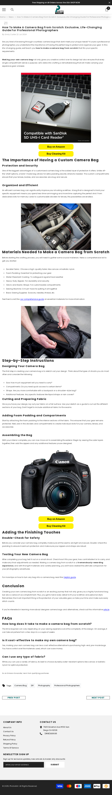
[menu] (4, 9)
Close (109, 3)
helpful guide (70, 577)
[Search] (12, 9)
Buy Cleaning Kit (56, 154)
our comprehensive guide (32, 299)
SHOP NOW (75, 2)
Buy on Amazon (56, 147)
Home (2, 17)
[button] (56, 147)
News (11, 17)
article (106, 609)
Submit (55, 764)
